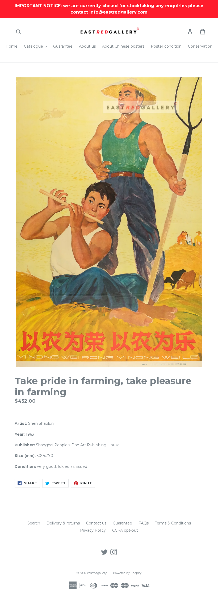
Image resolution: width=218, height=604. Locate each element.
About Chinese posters (123, 46)
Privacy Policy (93, 530)
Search (33, 523)
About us (87, 46)
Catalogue (36, 46)
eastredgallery (97, 573)
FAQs (144, 523)
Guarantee (63, 46)
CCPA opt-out (125, 530)
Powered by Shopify (127, 573)
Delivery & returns (63, 523)
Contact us (96, 523)
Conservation (200, 46)
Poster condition (166, 46)
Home (12, 46)
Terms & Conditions (173, 523)
